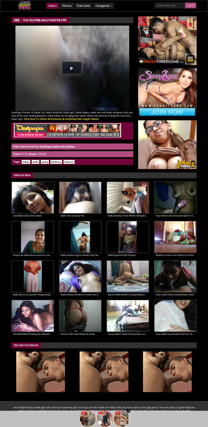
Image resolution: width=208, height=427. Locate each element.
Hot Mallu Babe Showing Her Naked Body (33, 334)
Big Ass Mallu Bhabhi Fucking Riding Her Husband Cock (128, 294)
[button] (72, 68)
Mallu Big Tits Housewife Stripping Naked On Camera (33, 294)
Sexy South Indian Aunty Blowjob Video (175, 294)
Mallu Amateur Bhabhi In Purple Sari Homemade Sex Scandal (81, 294)
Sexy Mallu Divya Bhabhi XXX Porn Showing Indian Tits (176, 334)
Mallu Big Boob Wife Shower (122, 255)
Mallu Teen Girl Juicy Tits (72, 215)
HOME (17, 20)
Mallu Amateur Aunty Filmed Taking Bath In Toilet (128, 215)
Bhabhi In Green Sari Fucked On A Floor (175, 255)
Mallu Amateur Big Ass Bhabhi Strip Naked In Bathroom (81, 255)
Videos (52, 5)
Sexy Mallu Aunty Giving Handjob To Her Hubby (176, 215)
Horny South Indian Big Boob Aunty (78, 334)
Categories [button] (103, 5)
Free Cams (83, 5)
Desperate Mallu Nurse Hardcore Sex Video (33, 255)
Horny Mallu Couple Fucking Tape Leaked (128, 334)
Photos (67, 5)
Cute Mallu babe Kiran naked (27, 215)
